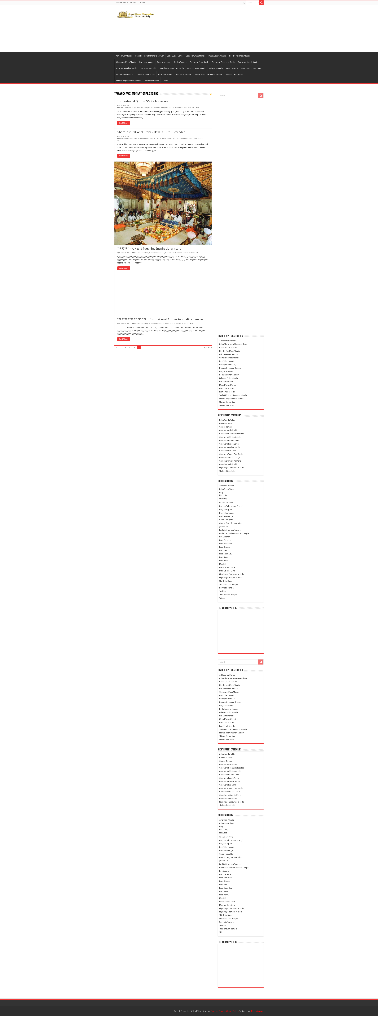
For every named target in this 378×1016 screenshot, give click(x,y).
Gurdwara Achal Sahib (199, 62)
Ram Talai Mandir (165, 74)
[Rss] (244, 3)
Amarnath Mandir (226, 486)
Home (142, 3)
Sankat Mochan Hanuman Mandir (209, 74)
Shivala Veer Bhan (151, 81)
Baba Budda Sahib (175, 56)
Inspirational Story (169, 138)
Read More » (123, 123)
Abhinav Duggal (257, 1011)
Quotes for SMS (181, 107)
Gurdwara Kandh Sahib (247, 62)
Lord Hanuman (225, 543)
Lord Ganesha (232, 68)
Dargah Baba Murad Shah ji (230, 506)
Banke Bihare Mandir (217, 56)
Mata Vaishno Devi (227, 571)
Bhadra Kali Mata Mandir (239, 56)
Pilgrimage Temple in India (230, 577)
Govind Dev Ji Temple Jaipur (231, 523)
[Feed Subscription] (211, 94)
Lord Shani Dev (225, 554)
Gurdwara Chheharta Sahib (223, 62)
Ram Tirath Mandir (184, 74)
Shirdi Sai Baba (225, 581)
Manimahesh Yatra (227, 567)
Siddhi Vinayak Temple (228, 584)
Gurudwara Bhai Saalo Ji (229, 457)
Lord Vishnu (224, 560)
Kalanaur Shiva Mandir (196, 68)
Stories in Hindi (189, 253)
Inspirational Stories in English (149, 138)
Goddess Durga (226, 516)
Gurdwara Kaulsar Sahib (126, 68)
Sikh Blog (223, 498)
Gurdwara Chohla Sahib (229, 440)
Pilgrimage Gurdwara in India (231, 468)
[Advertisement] (207, 28)
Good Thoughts (226, 520)
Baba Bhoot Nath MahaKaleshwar (149, 56)
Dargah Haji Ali (225, 509)
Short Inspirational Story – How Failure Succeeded (151, 132)
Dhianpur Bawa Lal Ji (228, 364)
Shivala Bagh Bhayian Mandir (128, 81)
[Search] (261, 2)
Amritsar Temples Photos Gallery (225, 1011)
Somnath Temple (226, 588)
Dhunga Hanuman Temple (230, 368)
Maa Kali (222, 564)
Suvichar (191, 107)
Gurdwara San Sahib (148, 68)
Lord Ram (223, 550)
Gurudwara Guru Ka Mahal (230, 461)
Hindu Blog (224, 495)
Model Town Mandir (124, 74)
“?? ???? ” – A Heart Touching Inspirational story (149, 248)
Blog (221, 492)
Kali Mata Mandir (216, 68)
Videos (165, 81)
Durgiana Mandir (146, 62)
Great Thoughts (125, 107)
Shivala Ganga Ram (227, 402)
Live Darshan (224, 537)
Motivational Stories (184, 138)
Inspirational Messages (141, 107)
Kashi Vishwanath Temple (230, 530)
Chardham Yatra (226, 503)
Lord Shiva (223, 557)
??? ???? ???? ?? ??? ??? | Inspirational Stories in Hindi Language (160, 319)
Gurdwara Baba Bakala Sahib (231, 434)
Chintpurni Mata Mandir (126, 62)
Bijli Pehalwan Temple (228, 354)
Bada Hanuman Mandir (195, 56)
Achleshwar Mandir (124, 56)
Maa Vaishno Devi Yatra (251, 68)
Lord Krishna (224, 547)
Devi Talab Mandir (227, 361)
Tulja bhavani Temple (228, 595)
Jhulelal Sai (223, 526)
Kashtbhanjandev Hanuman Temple (234, 533)
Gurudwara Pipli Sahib (228, 464)
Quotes (171, 107)
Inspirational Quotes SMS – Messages (142, 101)
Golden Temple (179, 62)
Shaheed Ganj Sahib (234, 74)
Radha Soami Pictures (146, 74)
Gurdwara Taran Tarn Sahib (172, 68)
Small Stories (198, 138)
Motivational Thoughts (159, 107)
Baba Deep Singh (226, 489)
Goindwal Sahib (163, 62)
